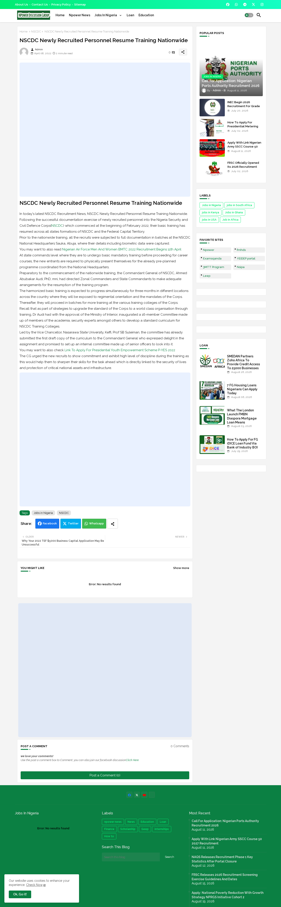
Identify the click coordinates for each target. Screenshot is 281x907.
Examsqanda (212, 258)
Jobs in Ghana (234, 212)
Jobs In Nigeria (106, 15)
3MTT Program (213, 267)
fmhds (241, 250)
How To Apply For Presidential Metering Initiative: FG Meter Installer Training (242, 128)
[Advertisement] (105, 129)
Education (146, 15)
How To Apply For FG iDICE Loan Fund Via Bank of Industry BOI (242, 443)
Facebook (50, 523)
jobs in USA (209, 219)
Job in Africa (230, 219)
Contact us (40, 4)
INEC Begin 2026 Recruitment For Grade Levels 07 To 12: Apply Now (243, 108)
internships (162, 829)
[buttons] (228, 4)
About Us (21, 4)
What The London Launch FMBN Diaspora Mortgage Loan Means (242, 416)
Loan (130, 15)
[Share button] (112, 524)
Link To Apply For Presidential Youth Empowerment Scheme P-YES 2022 (120, 350)
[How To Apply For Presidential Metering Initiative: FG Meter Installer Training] (212, 128)
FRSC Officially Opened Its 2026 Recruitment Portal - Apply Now (243, 166)
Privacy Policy (61, 4)
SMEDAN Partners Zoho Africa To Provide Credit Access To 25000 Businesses (243, 362)
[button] (249, 15)
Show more (181, 568)
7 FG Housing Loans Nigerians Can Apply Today (242, 389)
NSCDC (36, 31)
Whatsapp (96, 523)
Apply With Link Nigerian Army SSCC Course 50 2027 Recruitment (244, 146)
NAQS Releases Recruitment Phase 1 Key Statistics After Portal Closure (222, 859)
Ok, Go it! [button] (20, 894)
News (131, 821)
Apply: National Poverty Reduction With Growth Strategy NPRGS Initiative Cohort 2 (227, 895)
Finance (109, 829)
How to (109, 836)
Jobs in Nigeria (43, 513)
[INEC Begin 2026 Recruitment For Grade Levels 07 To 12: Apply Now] (212, 107)
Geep (145, 829)
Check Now (34, 885)
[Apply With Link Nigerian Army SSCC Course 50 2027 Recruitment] (212, 148)
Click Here (132, 760)
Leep (206, 275)
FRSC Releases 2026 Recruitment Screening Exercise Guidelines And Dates (225, 877)
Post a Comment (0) (105, 775)
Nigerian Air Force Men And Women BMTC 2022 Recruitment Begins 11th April (121, 249)
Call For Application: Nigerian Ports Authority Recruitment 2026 (225, 823)
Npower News (79, 15)
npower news (113, 821)
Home (60, 15)
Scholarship (127, 829)
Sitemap (80, 4)
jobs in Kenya (210, 212)
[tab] (60, 15)
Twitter (73, 523)
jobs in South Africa (239, 205)
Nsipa (241, 267)
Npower (208, 250)
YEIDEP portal (246, 258)
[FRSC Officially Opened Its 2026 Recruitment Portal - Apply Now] (212, 168)
